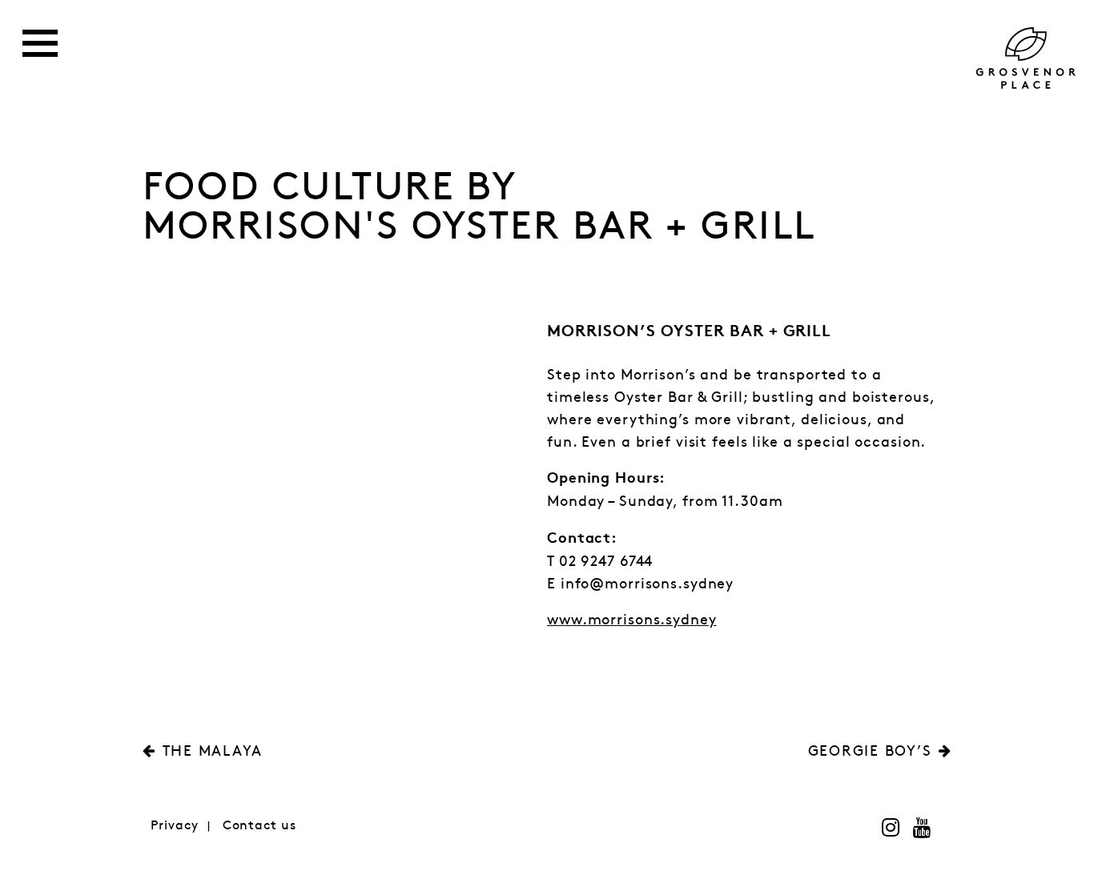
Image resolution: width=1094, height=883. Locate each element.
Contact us (259, 826)
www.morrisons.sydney (632, 620)
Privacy (175, 826)
